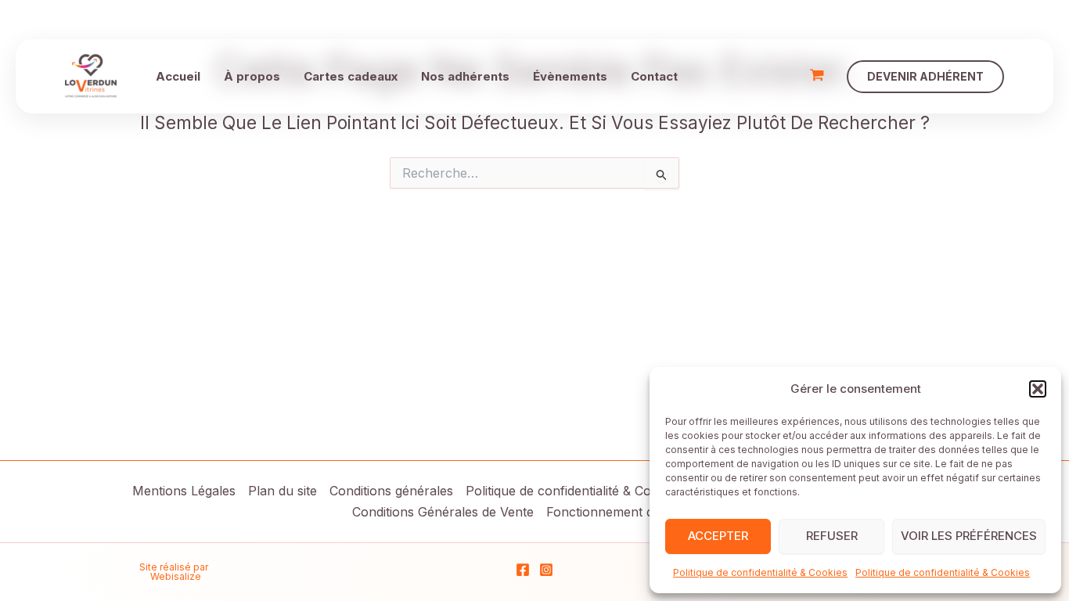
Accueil (178, 76)
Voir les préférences (969, 535)
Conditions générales (391, 490)
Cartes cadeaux (351, 76)
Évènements (570, 76)
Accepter (718, 535)
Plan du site (282, 490)
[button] (1038, 389)
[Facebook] (523, 570)
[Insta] (546, 570)
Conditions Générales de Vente (443, 512)
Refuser (832, 535)
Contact (654, 76)
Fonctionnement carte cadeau (635, 512)
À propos (252, 76)
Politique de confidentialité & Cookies (760, 572)
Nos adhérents (465, 76)
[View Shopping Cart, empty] (817, 76)
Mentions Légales (184, 490)
